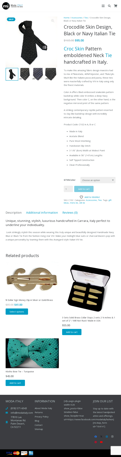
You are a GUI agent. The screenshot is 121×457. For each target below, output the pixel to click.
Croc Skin (74, 48)
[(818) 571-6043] (8, 408)
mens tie (74, 202)
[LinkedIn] (107, 437)
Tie (108, 55)
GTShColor (70, 179)
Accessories (76, 17)
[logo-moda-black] (12, 6)
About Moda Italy (43, 408)
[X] (101, 437)
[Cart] (115, 6)
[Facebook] (96, 437)
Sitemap (39, 429)
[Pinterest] (96, 442)
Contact (38, 424)
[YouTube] (101, 442)
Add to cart (84, 188)
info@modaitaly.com (22, 412)
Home (67, 17)
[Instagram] (112, 437)
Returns (39, 412)
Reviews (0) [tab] (70, 213)
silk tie (82, 202)
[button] (103, 5)
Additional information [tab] (42, 213)
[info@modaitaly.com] (8, 413)
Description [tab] (14, 213)
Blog (37, 420)
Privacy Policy (42, 416)
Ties (86, 17)
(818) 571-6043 (19, 408)
